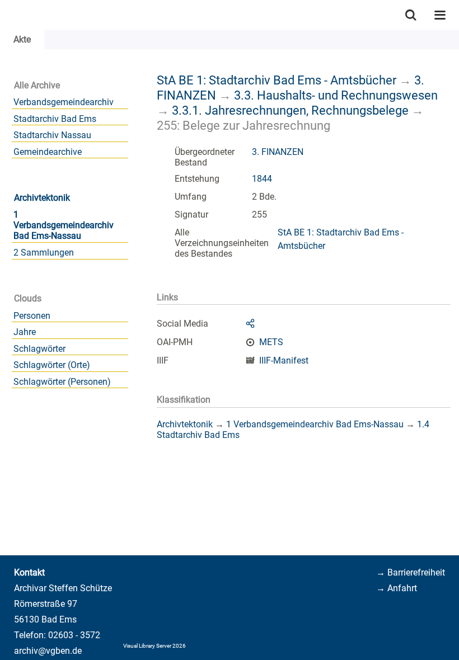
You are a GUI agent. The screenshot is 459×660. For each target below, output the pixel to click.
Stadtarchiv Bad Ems (54, 119)
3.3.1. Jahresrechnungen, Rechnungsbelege (290, 110)
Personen (31, 315)
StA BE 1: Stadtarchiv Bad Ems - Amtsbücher (276, 80)
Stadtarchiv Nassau (52, 135)
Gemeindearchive (47, 152)
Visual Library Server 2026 (154, 646)
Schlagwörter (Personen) (62, 381)
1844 (262, 178)
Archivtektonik (42, 197)
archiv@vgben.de (48, 650)
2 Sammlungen (43, 252)
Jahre (24, 332)
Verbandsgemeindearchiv (63, 102)
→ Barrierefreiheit (410, 572)
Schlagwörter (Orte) (51, 365)
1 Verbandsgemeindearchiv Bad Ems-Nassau (63, 225)
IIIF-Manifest (283, 360)
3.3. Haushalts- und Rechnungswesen (336, 95)
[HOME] (5, 15)
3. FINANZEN (277, 152)
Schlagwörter (39, 348)
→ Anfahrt (396, 588)
